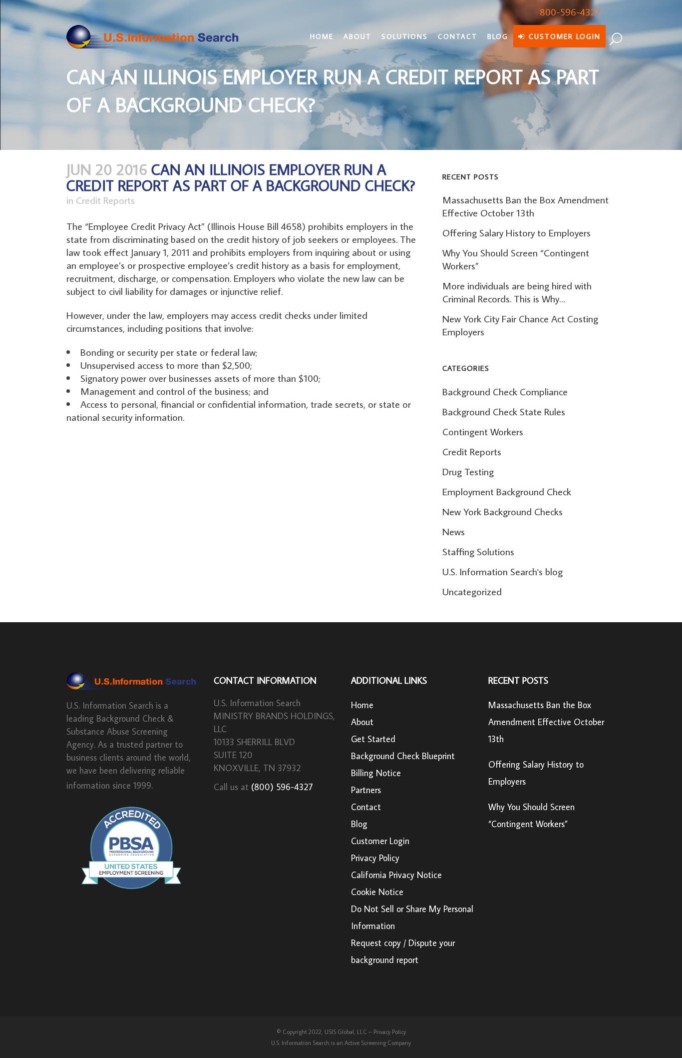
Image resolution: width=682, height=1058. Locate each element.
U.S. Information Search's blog (502, 571)
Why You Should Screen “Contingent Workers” (531, 815)
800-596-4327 (570, 11)
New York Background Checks (502, 511)
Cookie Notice (377, 892)
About (362, 722)
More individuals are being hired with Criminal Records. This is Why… (517, 292)
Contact (366, 807)
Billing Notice (376, 773)
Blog (359, 824)
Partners (366, 790)
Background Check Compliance (505, 391)
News (453, 531)
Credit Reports (105, 199)
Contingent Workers (482, 431)
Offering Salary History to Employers (516, 232)
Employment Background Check (506, 491)
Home (362, 705)
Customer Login (380, 841)
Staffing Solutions (478, 551)
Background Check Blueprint (403, 756)
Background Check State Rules (503, 411)
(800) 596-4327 (282, 787)
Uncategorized (472, 591)
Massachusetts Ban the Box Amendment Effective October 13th (525, 206)
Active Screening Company (377, 1043)
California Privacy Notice (396, 875)
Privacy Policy (375, 858)
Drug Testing (468, 471)
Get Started (373, 739)
